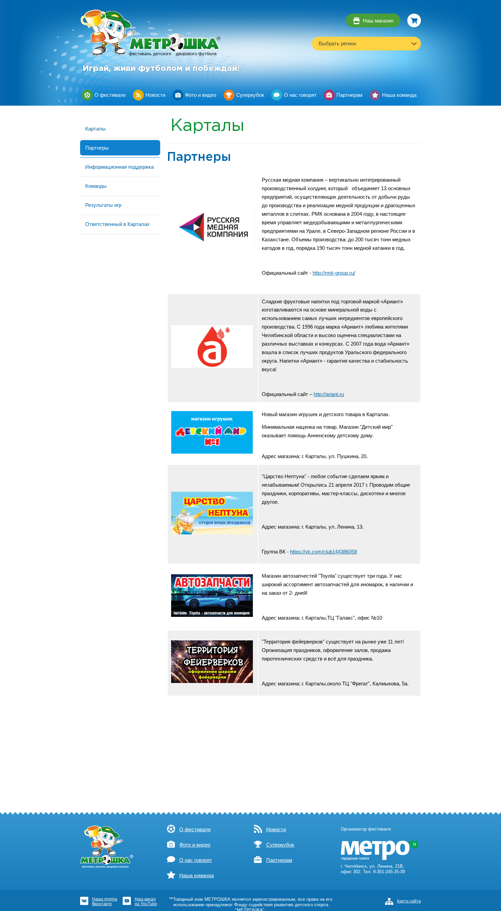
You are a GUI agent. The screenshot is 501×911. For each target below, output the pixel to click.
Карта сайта (409, 901)
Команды (96, 186)
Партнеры (97, 148)
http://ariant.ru (329, 394)
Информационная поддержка (119, 167)
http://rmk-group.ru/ (334, 273)
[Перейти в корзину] (414, 20)
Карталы (95, 129)
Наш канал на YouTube (146, 901)
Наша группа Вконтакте (104, 901)
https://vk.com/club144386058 (323, 552)
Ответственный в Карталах (117, 224)
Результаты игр (103, 205)
